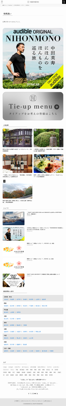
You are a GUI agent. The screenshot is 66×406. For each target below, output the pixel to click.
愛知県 (19, 325)
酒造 (30, 375)
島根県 (12, 338)
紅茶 (7, 375)
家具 (43, 369)
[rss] (37, 393)
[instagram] (33, 393)
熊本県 (25, 351)
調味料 (21, 375)
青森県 (12, 299)
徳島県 (6, 344)
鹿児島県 (44, 351)
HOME (17, 401)
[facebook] (29, 393)
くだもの (10, 367)
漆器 (42, 372)
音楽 (42, 375)
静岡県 (12, 325)
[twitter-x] (31, 393)
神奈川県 (44, 306)
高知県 (25, 344)
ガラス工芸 (33, 367)
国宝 (39, 369)
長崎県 (19, 351)
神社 (55, 372)
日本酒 (5, 372)
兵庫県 (25, 331)
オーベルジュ (25, 367)
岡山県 (19, 338)
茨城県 (6, 306)
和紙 (31, 369)
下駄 (17, 369)
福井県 (19, 318)
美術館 (12, 375)
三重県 (25, 325)
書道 (9, 372)
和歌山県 (38, 331)
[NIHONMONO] (33, 2)
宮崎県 (38, 351)
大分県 (31, 351)
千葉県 (31, 306)
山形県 (38, 299)
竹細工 (59, 372)
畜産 (46, 372)
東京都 (38, 306)
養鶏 (46, 375)
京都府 (12, 331)
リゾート (49, 367)
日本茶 (56, 369)
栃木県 (12, 306)
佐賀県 (12, 351)
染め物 (23, 372)
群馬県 (19, 306)
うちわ (5, 367)
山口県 (31, 338)
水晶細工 (29, 372)
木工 (14, 372)
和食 (35, 369)
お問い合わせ (47, 401)
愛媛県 (19, 344)
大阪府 (19, 331)
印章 (27, 369)
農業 (26, 375)
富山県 (6, 318)
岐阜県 (6, 325)
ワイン (12, 369)
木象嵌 (18, 372)
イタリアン (17, 367)
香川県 (12, 344)
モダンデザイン (41, 367)
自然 (17, 375)
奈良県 (31, 331)
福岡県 (6, 351)
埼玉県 (25, 306)
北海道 (6, 299)
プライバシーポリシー (37, 401)
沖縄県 (51, 351)
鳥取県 (6, 338)
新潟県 (6, 312)
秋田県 (31, 299)
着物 (51, 372)
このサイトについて (25, 401)
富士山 (48, 369)
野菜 (34, 375)
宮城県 (25, 299)
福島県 (44, 299)
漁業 (38, 372)
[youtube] (35, 393)
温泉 (34, 372)
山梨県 (12, 312)
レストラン (56, 367)
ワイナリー (6, 369)
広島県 (25, 338)
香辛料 (51, 375)
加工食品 (22, 369)
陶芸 (38, 375)
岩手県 (19, 299)
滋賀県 (6, 331)
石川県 (12, 318)
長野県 (19, 312)
